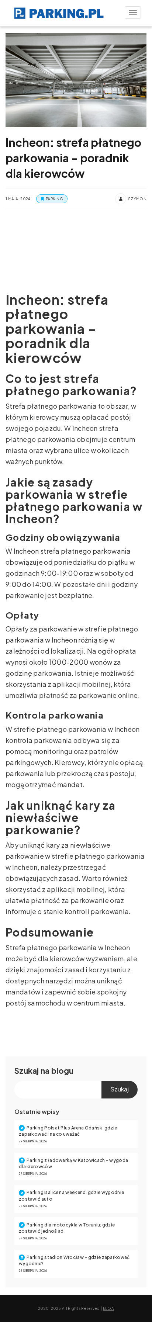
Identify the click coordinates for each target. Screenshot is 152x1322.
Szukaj (26, 1071)
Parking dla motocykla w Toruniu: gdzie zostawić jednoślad (67, 1228)
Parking (54, 199)
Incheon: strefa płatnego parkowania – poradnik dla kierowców (73, 157)
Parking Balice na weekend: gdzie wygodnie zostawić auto (71, 1195)
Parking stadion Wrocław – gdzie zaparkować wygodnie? (74, 1260)
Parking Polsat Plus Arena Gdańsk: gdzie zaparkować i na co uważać (68, 1131)
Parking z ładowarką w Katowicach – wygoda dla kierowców (73, 1163)
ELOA (108, 1308)
